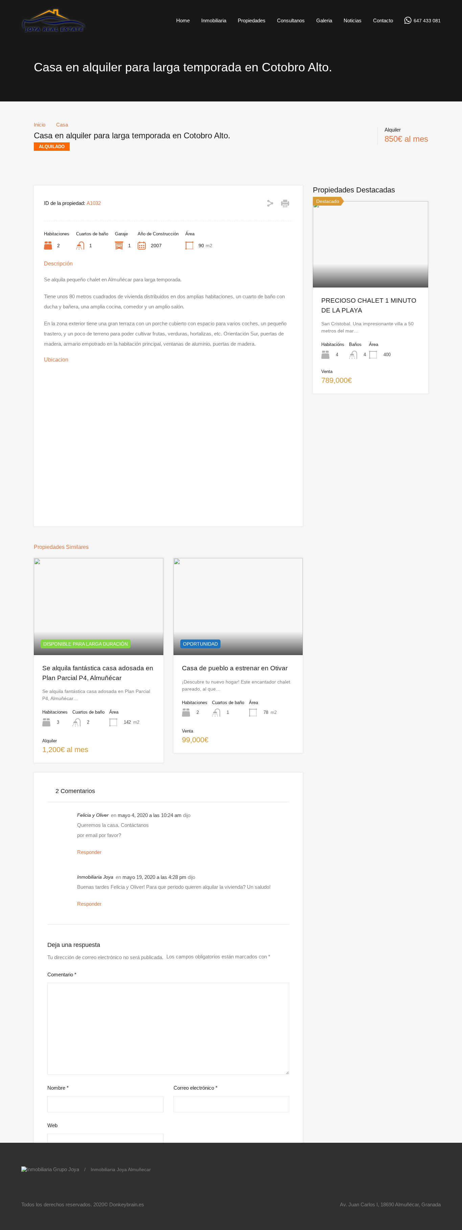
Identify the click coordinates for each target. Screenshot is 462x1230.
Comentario (61, 974)
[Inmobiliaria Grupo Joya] (53, 31)
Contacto (383, 20)
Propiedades (251, 20)
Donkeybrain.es (126, 1204)
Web (52, 1125)
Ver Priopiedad (98, 635)
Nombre (58, 1088)
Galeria (324, 20)
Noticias (353, 20)
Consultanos (291, 20)
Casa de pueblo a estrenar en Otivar (234, 668)
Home (183, 20)
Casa (62, 124)
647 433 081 (427, 20)
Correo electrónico (195, 1088)
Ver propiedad (370, 270)
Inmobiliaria (213, 20)
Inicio (39, 124)
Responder (89, 852)
